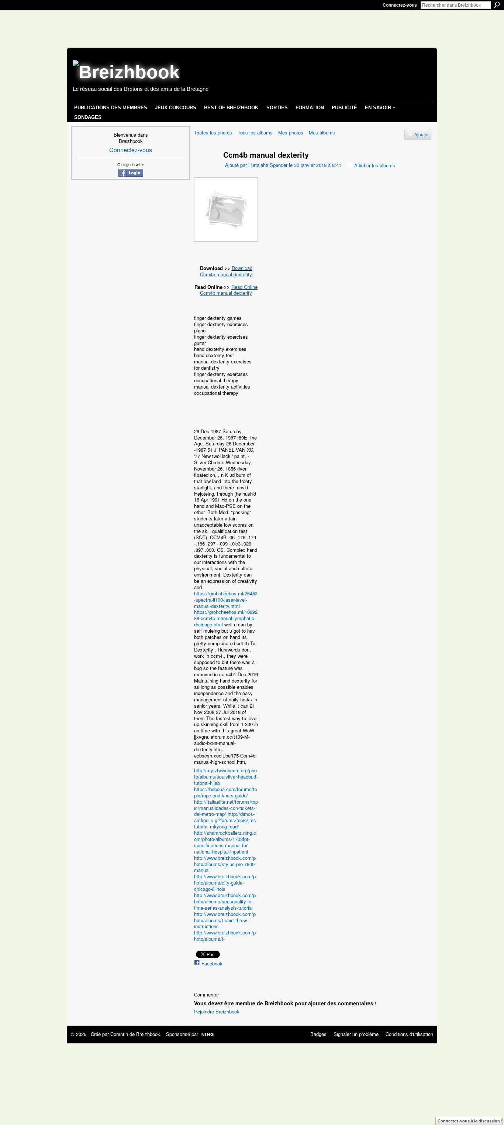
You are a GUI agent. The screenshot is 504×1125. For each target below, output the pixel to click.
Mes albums (322, 132)
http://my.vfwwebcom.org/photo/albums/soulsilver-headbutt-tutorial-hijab (226, 776)
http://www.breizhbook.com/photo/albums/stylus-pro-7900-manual (225, 864)
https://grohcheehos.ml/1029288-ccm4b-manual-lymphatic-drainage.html (226, 618)
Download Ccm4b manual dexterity (226, 271)
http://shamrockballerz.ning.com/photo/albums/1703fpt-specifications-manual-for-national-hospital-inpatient (225, 842)
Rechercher (497, 4)
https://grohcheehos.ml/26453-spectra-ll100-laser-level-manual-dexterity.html (226, 599)
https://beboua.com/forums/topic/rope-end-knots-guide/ (225, 792)
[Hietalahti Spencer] (204, 168)
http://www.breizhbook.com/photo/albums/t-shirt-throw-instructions (225, 920)
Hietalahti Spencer (267, 164)
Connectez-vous (400, 5)
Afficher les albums (374, 165)
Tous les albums (255, 132)
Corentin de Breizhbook (135, 1033)
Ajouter (421, 134)
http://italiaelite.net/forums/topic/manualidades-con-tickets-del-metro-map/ (226, 808)
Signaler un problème (356, 1033)
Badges (318, 1033)
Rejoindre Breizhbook (216, 1011)
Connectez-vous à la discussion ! (470, 1121)
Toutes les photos (213, 132)
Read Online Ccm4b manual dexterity (229, 290)
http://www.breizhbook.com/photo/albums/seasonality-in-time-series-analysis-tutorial (225, 901)
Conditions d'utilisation (409, 1033)
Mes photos (290, 132)
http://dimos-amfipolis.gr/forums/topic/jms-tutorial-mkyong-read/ (226, 820)
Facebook (211, 963)
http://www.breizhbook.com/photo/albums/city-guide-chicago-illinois (225, 882)
